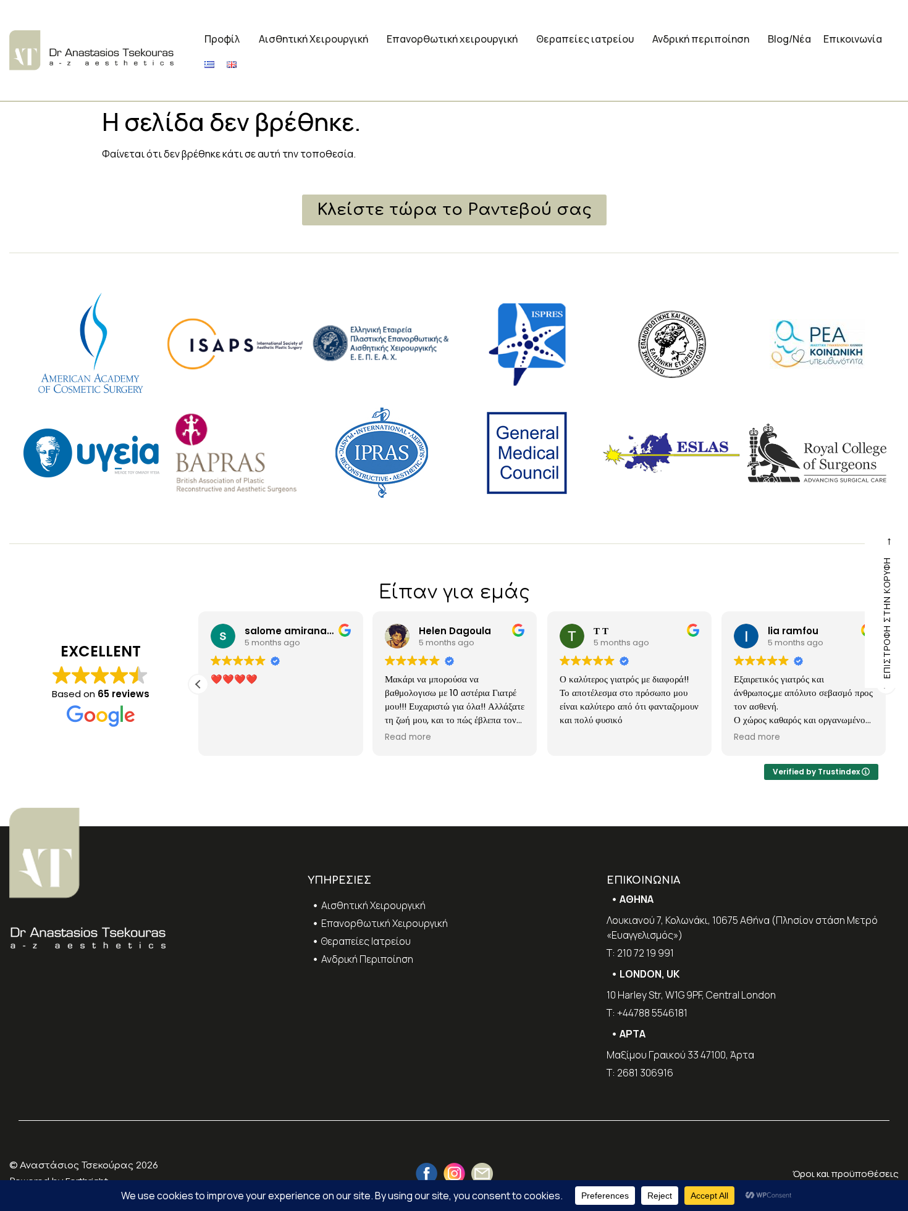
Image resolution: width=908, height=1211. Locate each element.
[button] (198, 684)
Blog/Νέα (789, 39)
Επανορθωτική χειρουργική (452, 39)
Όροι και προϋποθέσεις (845, 1173)
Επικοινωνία (852, 39)
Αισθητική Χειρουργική (313, 39)
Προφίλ (222, 39)
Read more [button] (408, 737)
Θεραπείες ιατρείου (585, 39)
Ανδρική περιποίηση (700, 39)
